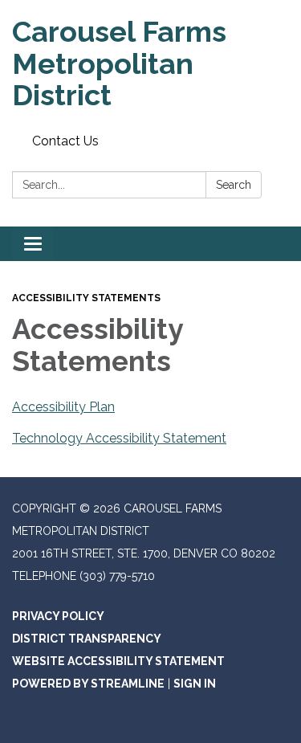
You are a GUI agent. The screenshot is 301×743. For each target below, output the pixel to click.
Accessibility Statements (86, 298)
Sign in (194, 683)
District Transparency (86, 638)
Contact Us (65, 141)
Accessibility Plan (63, 406)
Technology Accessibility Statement (119, 438)
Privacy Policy (58, 616)
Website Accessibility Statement (118, 661)
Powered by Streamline (88, 683)
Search (233, 184)
